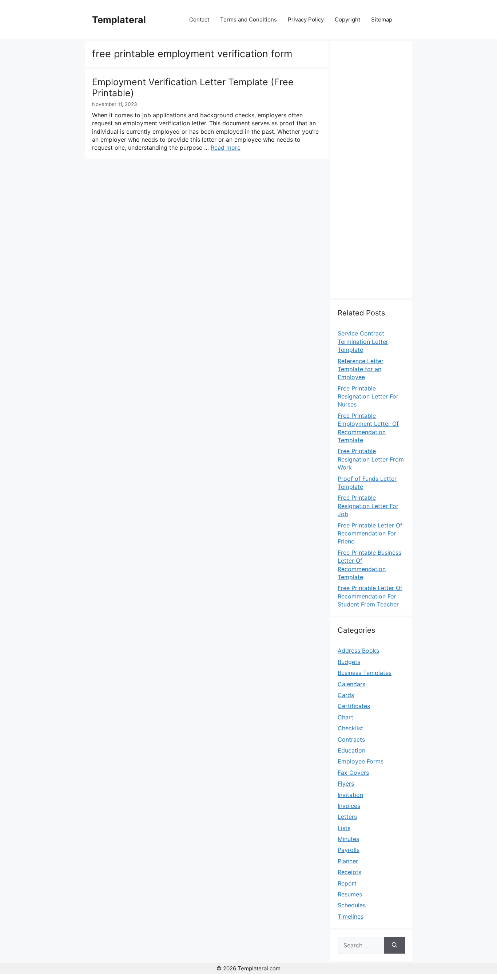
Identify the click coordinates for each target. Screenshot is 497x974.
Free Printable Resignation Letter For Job (368, 506)
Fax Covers (353, 772)
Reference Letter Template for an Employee (360, 369)
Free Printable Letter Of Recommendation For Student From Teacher (370, 596)
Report (347, 883)
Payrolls (348, 849)
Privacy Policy (306, 19)
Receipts (349, 872)
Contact (199, 19)
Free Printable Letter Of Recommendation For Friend (370, 533)
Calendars (351, 684)
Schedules (352, 905)
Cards (346, 695)
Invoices (349, 805)
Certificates (354, 706)
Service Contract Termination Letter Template (363, 341)
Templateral (119, 19)
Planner (348, 861)
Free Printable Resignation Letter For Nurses (368, 396)
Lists (344, 828)
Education (351, 750)
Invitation (350, 794)
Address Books (358, 650)
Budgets (349, 661)
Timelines (350, 916)
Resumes (350, 894)
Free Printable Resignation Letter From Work (371, 459)
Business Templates (364, 672)
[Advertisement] (371, 173)
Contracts (351, 739)
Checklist (350, 728)
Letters (347, 816)
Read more (225, 147)
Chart (345, 717)
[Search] (394, 945)
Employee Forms (360, 761)
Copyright (347, 19)
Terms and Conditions (248, 19)
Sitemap (381, 19)
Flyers (346, 783)
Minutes (348, 839)
